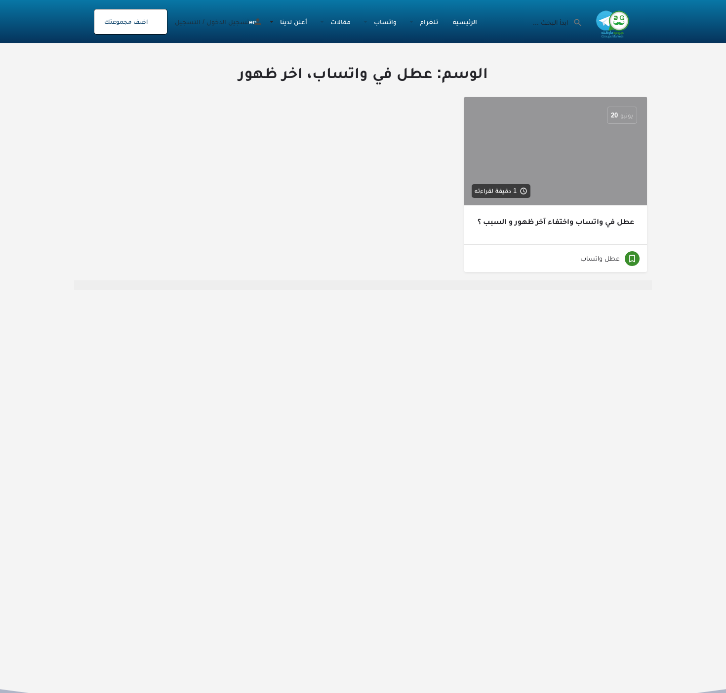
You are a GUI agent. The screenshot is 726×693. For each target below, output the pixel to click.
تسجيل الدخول (227, 22)
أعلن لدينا (293, 22)
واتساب (385, 22)
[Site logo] (611, 21)
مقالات (340, 22)
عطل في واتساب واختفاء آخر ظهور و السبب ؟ (556, 221)
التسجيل (188, 22)
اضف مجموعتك (126, 21)
